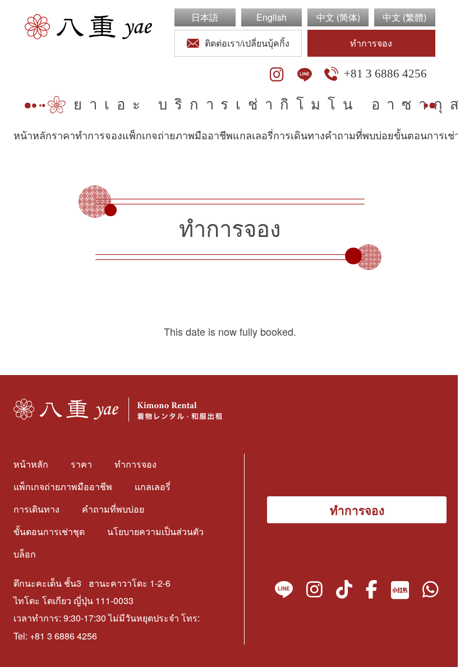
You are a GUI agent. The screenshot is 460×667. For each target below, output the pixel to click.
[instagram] (277, 75)
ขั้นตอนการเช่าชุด (49, 531)
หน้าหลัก (32, 135)
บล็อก (24, 553)
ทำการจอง (371, 42)
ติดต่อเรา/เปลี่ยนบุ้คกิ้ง (247, 42)
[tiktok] (344, 591)
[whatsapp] (430, 591)
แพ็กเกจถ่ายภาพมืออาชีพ (177, 135)
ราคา (63, 135)
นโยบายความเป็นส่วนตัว (155, 531)
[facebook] (372, 591)
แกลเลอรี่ (253, 135)
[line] (304, 74)
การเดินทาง (299, 135)
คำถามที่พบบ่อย (359, 135)
